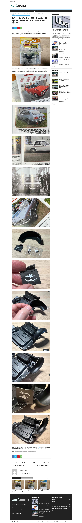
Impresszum (62, 521)
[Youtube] (29, 473)
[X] (15, 28)
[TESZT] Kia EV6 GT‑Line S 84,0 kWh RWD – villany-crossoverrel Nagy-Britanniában (64, 98)
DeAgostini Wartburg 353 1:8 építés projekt (24, 13)
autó (16, 451)
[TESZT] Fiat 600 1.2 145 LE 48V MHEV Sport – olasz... (64, 80)
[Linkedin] (22, 473)
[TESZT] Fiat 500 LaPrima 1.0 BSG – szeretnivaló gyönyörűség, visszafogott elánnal (64, 48)
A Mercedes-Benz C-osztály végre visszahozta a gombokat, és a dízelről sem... (64, 61)
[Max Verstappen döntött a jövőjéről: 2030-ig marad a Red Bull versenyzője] (55, 43)
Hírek (14, 11)
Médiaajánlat (56, 521)
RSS (65, 521)
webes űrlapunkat (24, 505)
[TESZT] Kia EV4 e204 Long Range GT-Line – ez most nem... (64, 86)
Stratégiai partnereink (49, 521)
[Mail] (24, 473)
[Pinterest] (18, 28)
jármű (23, 451)
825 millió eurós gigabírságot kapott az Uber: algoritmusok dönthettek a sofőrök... (60, 30)
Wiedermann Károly (17, 24)
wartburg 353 (33, 451)
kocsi (26, 451)
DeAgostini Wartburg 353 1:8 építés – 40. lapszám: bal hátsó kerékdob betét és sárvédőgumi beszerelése (41, 464)
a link (39, 447)
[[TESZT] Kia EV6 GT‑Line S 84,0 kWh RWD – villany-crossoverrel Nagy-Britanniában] (55, 98)
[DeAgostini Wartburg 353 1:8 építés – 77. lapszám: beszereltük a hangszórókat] (31, 484)
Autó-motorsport (53, 11)
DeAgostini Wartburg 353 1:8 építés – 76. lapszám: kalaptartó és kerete (44, 490)
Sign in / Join (12, 1)
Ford (53, 510)
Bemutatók (28, 11)
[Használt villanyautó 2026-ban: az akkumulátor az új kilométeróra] (55, 55)
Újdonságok (36, 11)
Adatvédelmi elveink (41, 521)
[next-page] (49, 478)
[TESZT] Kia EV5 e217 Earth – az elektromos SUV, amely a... (64, 92)
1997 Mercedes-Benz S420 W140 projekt (59, 506)
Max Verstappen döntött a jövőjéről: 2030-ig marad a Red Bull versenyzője (64, 42)
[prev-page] (48, 478)
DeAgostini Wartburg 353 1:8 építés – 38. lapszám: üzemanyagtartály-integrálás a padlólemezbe (20, 464)
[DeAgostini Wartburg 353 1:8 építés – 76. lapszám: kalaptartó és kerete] (44, 484)
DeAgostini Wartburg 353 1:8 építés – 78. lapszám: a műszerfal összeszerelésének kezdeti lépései (17, 491)
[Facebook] (13, 28)
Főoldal (13, 13)
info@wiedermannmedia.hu (24, 507)
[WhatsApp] (21, 28)
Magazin (44, 11)
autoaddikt (54, 33)
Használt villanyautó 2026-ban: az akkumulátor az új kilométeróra (64, 55)
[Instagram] (21, 473)
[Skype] (26, 473)
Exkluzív (63, 11)
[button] (70, 11)
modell (29, 451)
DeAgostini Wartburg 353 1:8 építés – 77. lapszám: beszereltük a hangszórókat (30, 490)
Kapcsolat (69, 521)
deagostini (19, 451)
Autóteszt (20, 11)
